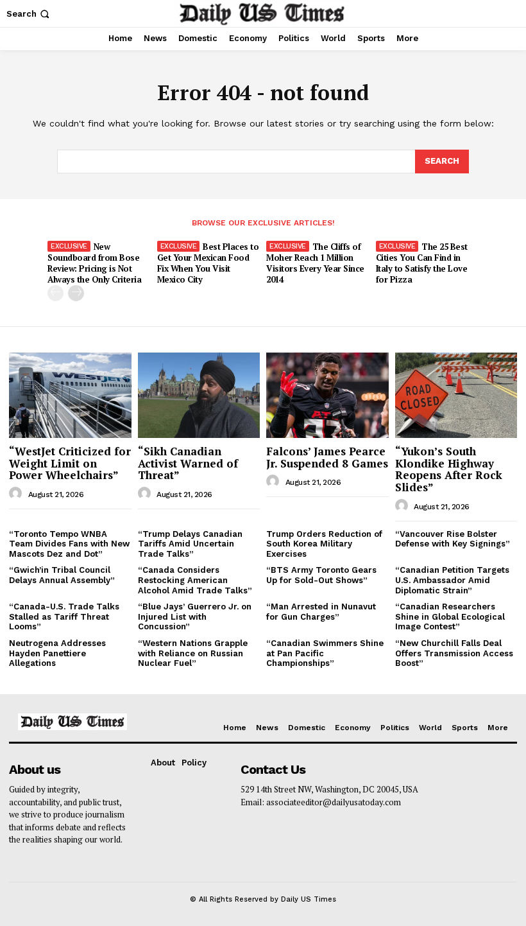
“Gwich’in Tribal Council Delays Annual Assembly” (62, 575)
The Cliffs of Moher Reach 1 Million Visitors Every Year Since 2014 (315, 263)
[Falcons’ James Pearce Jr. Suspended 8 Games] (327, 395)
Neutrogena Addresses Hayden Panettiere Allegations (57, 653)
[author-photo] (17, 494)
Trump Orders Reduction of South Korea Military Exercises (324, 544)
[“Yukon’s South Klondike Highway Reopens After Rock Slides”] (456, 395)
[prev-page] (55, 293)
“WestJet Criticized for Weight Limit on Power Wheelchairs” (70, 463)
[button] (29, 13)
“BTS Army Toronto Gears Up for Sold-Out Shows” (321, 575)
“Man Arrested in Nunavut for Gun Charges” (321, 612)
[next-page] (76, 293)
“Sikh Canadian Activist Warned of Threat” (188, 463)
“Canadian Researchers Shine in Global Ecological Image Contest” (450, 616)
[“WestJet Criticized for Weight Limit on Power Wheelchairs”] (70, 395)
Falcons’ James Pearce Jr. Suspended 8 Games (327, 457)
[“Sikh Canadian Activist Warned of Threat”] (199, 395)
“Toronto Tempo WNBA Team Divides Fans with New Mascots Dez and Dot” (69, 544)
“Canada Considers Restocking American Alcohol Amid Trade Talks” (195, 580)
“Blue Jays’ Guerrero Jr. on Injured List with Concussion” (194, 616)
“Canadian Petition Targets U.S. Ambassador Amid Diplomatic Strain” (452, 580)
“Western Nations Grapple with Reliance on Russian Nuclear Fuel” (193, 653)
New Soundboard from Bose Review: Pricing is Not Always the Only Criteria (94, 263)
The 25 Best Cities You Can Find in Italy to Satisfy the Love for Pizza (422, 263)
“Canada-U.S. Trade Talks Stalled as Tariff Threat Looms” (64, 616)
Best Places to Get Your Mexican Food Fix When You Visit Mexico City (208, 263)
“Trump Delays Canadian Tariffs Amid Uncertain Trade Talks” (190, 544)
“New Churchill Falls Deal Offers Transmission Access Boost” (454, 653)
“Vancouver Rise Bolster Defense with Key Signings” (452, 539)
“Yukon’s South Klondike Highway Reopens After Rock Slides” (448, 469)
